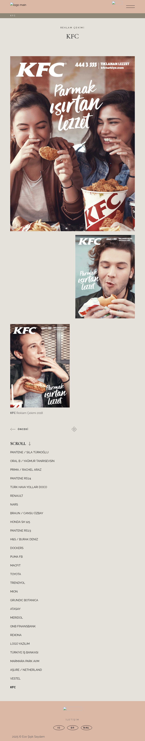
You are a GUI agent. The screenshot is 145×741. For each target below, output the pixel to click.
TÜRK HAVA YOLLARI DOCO (28, 487)
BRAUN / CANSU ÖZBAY (26, 513)
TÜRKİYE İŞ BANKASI (24, 652)
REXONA (16, 635)
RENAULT (16, 496)
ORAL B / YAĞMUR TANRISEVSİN (32, 461)
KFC (13, 687)
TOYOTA (15, 574)
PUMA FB (16, 556)
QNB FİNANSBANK (23, 626)
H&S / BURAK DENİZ (24, 539)
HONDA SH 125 (20, 522)
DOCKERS (16, 548)
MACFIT (15, 565)
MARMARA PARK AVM (24, 661)
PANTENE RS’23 (20, 530)
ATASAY (15, 609)
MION (14, 591)
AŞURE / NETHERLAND (26, 670)
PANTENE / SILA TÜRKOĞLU (29, 452)
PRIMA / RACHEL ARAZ (25, 469)
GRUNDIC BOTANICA (24, 600)
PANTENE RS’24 (20, 478)
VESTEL (15, 678)
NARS (14, 504)
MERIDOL (16, 617)
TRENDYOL (17, 583)
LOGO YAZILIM (20, 643)
